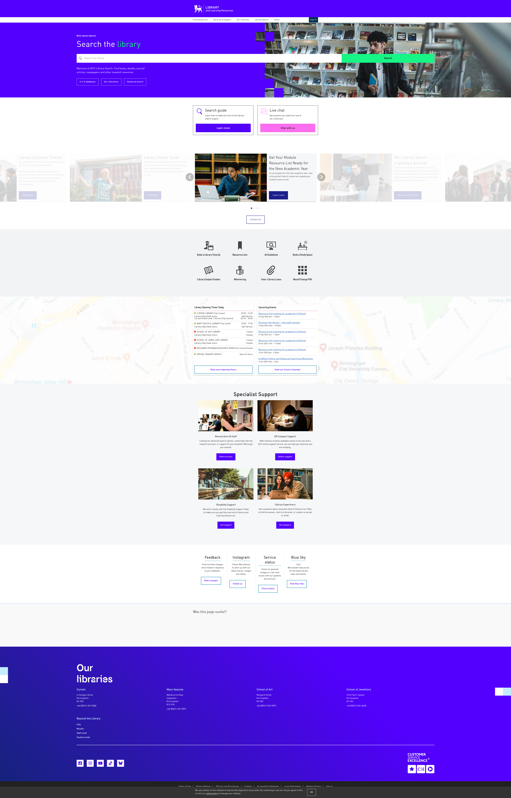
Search (388, 58)
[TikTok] (110, 763)
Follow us (237, 584)
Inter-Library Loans (271, 279)
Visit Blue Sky (297, 584)
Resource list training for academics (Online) (282, 314)
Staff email (82, 733)
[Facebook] (80, 763)
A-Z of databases (88, 82)
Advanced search (135, 82)
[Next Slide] (321, 177)
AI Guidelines (271, 255)
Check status (268, 589)
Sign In (313, 20)
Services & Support (222, 20)
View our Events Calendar (287, 370)
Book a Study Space (302, 255)
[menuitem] (203, 19)
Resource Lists (239, 255)
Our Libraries (243, 20)
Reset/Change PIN (302, 279)
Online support (285, 457)
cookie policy (212, 794)
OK (311, 792)
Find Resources (200, 20)
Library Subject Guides (208, 279)
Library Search (262, 20)
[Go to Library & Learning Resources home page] (225, 8)
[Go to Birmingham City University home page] (198, 8)
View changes (211, 581)
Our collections (111, 82)
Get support (226, 525)
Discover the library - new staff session (279, 323)
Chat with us (288, 128)
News (276, 20)
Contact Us (255, 219)
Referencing (240, 279)
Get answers (285, 525)
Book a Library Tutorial (208, 255)
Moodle (80, 729)
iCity (79, 725)
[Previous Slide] (190, 177)
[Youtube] (100, 763)
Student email (83, 737)
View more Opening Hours (223, 370)
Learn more (223, 128)
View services (225, 457)
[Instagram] (90, 763)
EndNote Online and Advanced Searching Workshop (285, 359)
